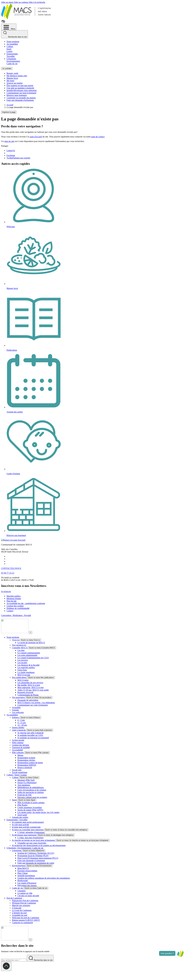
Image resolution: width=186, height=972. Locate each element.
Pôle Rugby (22, 805)
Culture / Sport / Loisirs (17, 775)
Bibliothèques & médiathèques (30, 787)
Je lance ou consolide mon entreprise (28, 829)
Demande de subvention (27, 700)
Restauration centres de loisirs (30, 762)
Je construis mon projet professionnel (28, 822)
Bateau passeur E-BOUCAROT (26, 920)
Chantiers (21, 891)
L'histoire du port (19, 913)
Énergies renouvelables (27, 871)
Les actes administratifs (27, 655)
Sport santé (22, 815)
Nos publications (19, 677)
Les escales (22, 662)
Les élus (21, 650)
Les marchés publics (26, 667)
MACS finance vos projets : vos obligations (36, 702)
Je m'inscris (6, 591)
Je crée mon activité (20, 824)
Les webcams (18, 712)
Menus (20, 755)
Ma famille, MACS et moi (28, 685)
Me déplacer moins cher (17, 76)
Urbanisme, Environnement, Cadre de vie (13, 61)
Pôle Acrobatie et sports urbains (31, 802)
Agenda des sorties (20, 817)
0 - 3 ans (21, 720)
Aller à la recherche (36, 2)
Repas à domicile (24, 767)
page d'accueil (36, 136)
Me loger (10, 80)
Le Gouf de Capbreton (21, 910)
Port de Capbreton (14, 898)
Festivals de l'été (24, 795)
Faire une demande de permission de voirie (35, 863)
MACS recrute (23, 675)
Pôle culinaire (18, 752)
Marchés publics (14, 596)
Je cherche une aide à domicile (30, 733)
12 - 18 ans (22, 725)
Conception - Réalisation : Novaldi (16, 615)
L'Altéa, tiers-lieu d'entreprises (30, 838)
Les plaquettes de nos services (30, 682)
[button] (180, 953)
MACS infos (22, 680)
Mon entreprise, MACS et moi (30, 687)
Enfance (16, 717)
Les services (22, 660)
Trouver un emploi (14, 83)
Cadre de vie (17, 888)
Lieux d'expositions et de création (31, 790)
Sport (14, 800)
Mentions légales (14, 598)
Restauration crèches (26, 760)
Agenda (15, 710)
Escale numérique (19, 772)
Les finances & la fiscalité (28, 665)
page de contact (97, 136)
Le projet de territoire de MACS (31, 642)
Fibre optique (17, 742)
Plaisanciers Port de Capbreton (25, 900)
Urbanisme (17, 850)
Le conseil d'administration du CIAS (33, 658)
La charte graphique (26, 672)
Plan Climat (22, 873)
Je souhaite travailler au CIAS (30, 735)
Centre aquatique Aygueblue (29, 807)
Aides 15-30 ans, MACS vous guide (33, 690)
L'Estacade (16, 908)
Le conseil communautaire (28, 653)
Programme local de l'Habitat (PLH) (32, 855)
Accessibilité (17, 750)
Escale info (17, 770)
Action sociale (18, 740)
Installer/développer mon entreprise (22, 90)
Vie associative (18, 697)
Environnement (19, 865)
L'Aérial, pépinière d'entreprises (31, 832)
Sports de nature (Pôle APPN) (30, 810)
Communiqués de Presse (28, 695)
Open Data (22, 670)
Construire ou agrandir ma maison (21, 98)
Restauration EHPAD (26, 765)
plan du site (9, 141)
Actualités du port (19, 915)
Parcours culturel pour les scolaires (32, 797)
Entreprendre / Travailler (17, 820)
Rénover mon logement (17, 95)
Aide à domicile (19, 730)
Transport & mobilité (21, 747)
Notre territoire (13, 41)
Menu (12, 29)
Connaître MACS (20, 647)
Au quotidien (12, 44)
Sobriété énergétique (26, 875)
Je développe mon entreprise (24, 835)
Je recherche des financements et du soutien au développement (38, 845)
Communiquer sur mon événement (21, 93)
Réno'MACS (23, 868)
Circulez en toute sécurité (28, 895)
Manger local (12, 78)
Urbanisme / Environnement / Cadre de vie (25, 848)
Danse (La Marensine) (27, 782)
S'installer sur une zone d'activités (31, 843)
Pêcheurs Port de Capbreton (24, 903)
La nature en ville (24, 893)
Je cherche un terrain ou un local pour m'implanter (33, 840)
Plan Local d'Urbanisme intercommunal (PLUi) (37, 858)
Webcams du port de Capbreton (25, 917)
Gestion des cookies (15, 606)
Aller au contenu (21, 2)
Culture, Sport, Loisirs (10, 49)
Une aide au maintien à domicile (20, 88)
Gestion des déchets (20, 745)
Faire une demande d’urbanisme (31, 860)
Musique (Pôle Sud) (26, 780)
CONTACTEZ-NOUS (11, 568)
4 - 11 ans (21, 722)
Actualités (16, 707)
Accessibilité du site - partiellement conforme (26, 603)
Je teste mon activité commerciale (26, 827)
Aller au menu (7, 2)
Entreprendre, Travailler (12, 55)
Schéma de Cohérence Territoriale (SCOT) (35, 853)
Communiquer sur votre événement (32, 705)
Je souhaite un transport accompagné (33, 738)
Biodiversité (22, 880)
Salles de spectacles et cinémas (30, 792)
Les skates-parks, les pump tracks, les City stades (38, 812)
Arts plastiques (23, 785)
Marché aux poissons (21, 905)
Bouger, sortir (12, 73)
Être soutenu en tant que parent (20, 85)
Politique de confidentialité (18, 608)
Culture (15, 777)
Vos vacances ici (19, 645)
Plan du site (11, 601)
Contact (10, 611)
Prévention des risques (27, 885)
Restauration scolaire (26, 758)
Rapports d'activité (25, 692)
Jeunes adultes (18, 727)
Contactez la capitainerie (22, 922)
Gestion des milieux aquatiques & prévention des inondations (43, 878)
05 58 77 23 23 (7, 573)
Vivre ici (16, 640)
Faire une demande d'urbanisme (20, 100)
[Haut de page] (6, 966)
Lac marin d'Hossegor (26, 883)
